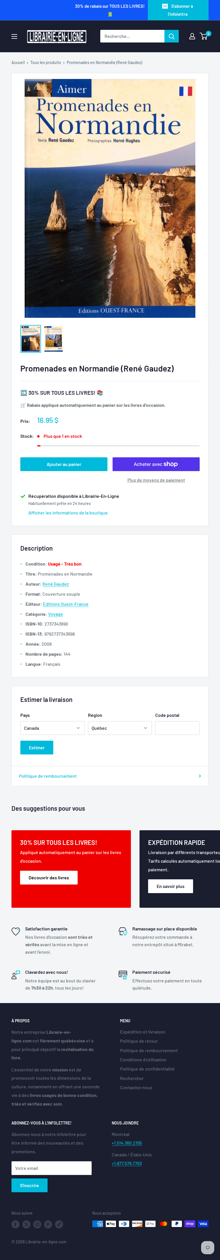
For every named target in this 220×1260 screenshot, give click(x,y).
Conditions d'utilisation (143, 1059)
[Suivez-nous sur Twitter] (26, 1224)
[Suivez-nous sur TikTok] (59, 1224)
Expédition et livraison (142, 1031)
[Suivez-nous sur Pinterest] (48, 1224)
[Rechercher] (171, 36)
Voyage (55, 614)
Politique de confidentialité (147, 1068)
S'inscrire (29, 1185)
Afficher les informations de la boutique (68, 512)
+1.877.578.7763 (127, 1163)
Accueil (18, 62)
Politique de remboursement (48, 776)
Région (95, 715)
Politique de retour (139, 1041)
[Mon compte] (192, 36)
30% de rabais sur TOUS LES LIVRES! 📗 (110, 10)
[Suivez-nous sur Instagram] (37, 1224)
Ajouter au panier (64, 464)
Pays (25, 715)
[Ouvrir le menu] (14, 36)
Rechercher (132, 1078)
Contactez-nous (136, 1087)
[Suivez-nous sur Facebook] (15, 1224)
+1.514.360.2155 (127, 1142)
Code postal (167, 715)
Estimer (37, 747)
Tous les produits (45, 62)
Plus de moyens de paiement (156, 480)
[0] (203, 36)
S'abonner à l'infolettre (180, 10)
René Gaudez (55, 584)
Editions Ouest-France (66, 604)
